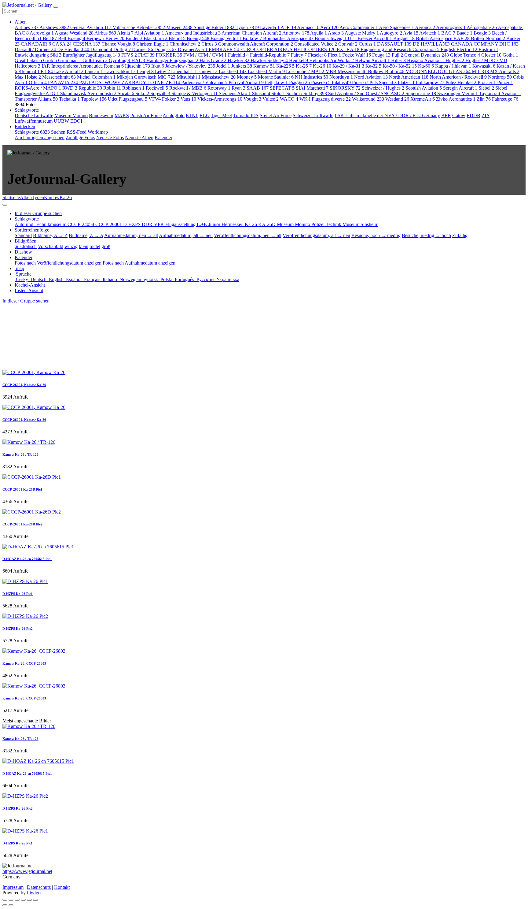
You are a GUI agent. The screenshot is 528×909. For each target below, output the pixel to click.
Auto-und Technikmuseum (41, 224)
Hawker (238, 60)
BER (446, 115)
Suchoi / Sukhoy (306, 93)
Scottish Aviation (423, 88)
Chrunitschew (185, 43)
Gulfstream (95, 60)
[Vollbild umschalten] (17, 900)
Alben (21, 21)
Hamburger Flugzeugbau (172, 60)
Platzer (406, 82)
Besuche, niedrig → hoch (426, 235)
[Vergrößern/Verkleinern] (23, 900)
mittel (95, 246)
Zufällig (460, 235)
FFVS (129, 55)
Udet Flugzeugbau (127, 99)
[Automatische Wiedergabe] (35, 900)
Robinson (133, 88)
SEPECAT (282, 88)
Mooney (247, 77)
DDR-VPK (153, 224)
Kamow (264, 66)
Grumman (69, 60)
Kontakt (62, 887)
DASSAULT (394, 43)
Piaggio (299, 82)
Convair (348, 43)
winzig (71, 246)
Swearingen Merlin (457, 93)
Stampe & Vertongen (194, 93)
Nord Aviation (371, 77)
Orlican (38, 82)
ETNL (192, 115)
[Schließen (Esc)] (4, 900)
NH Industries (311, 77)
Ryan (238, 88)
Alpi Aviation (149, 32)
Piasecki (321, 82)
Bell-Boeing (71, 38)
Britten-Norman (488, 38)
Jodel (223, 66)
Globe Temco (465, 55)
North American (408, 77)
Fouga (381, 55)
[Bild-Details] (29, 900)
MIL (480, 71)
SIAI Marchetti (312, 88)
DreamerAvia (192, 49)
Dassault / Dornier (35, 49)
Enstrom (488, 49)
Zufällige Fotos (80, 137)
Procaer (487, 82)
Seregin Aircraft (460, 88)
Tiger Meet (221, 115)
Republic (90, 88)
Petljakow (276, 82)
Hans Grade (213, 60)
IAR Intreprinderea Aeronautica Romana (83, 66)
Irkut (157, 66)
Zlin (484, 99)
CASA (62, 43)
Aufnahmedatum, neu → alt (131, 235)
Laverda (270, 27)
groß (105, 246)
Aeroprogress (451, 27)
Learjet (145, 71)
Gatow (458, 115)
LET (45, 71)
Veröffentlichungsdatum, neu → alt (247, 235)
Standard (23, 235)
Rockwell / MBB (187, 88)
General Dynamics (426, 55)
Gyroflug (119, 60)
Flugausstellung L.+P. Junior (193, 224)
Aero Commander (358, 27)
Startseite (11, 197)
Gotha (510, 55)
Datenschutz (39, 887)
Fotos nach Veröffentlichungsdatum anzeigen (59, 262)
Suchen (59, 132)
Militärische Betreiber (138, 27)
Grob (50, 60)
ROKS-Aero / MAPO (38, 88)
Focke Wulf (356, 55)
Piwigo (34, 892)
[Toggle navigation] (55, 7)
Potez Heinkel (461, 82)
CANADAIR (36, 43)
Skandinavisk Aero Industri (88, 93)
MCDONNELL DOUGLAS (438, 71)
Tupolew (94, 99)
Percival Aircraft (246, 82)
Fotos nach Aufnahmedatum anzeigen (139, 262)
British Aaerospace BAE (443, 38)
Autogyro (391, 32)
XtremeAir (422, 99)
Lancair (94, 71)
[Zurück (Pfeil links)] (4, 905)
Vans (188, 99)
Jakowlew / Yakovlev (190, 66)
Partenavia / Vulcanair (204, 82)
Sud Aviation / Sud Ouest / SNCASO (366, 93)
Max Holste (28, 77)
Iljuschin (137, 66)
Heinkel (298, 60)
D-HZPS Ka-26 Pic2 (17, 628)
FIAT (146, 55)
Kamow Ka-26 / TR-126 (20, 454)
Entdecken (25, 126)
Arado (336, 32)
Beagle (482, 32)
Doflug (122, 49)
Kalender (163, 137)
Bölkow (252, 38)
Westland (397, 99)
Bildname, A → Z (50, 235)
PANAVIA (63, 82)
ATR (288, 27)
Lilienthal (182, 71)
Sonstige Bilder (214, 27)
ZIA (486, 115)
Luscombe (298, 71)
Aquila (318, 32)
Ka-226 (285, 66)
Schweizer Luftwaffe (313, 115)
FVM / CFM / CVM (205, 55)
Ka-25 (304, 66)
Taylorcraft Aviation (500, 93)
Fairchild (238, 55)
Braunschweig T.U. (335, 38)
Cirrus (209, 43)
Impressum (13, 887)
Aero (329, 27)
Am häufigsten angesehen (39, 137)
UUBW (61, 121)
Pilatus (341, 82)
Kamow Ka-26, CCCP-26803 (24, 663)
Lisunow (206, 71)
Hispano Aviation (425, 60)
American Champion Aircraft (251, 32)
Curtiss (367, 43)
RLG (205, 115)
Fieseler (317, 55)
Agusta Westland (74, 32)
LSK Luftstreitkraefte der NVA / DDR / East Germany (387, 115)
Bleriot (177, 38)
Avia (410, 32)
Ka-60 (426, 66)
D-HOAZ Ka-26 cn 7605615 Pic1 (27, 559)
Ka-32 (373, 66)
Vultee (270, 99)
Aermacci (308, 27)
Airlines (26, 27)
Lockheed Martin (266, 71)
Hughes (455, 60)
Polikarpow (430, 82)
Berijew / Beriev (105, 38)
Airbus (105, 32)
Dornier (142, 49)
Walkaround (368, 99)
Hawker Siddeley (269, 60)
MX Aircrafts (504, 71)
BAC (448, 32)
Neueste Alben (139, 137)
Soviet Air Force (276, 115)
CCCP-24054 (81, 224)
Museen (179, 27)
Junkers (241, 66)
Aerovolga (42, 32)
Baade (464, 32)
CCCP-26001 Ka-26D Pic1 (22, 489)
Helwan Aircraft (372, 60)
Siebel (486, 88)
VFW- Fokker (163, 99)
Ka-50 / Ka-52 (400, 66)
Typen (247, 27)
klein (83, 246)
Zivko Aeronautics (455, 99)
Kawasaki (483, 66)
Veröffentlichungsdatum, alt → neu (316, 235)
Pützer (505, 82)
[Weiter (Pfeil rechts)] (11, 905)
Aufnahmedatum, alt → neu (186, 235)
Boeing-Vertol (226, 38)
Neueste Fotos (110, 137)
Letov (162, 71)
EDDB (473, 115)
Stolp (278, 93)
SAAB (258, 88)
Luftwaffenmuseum (34, 121)
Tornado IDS (245, 115)
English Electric (459, 49)
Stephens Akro (235, 93)
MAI (317, 71)
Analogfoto (174, 115)
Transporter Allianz (36, 99)
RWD (69, 88)
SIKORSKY (345, 88)
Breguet (404, 38)
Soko (142, 93)
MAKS (122, 115)
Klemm (27, 71)
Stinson (261, 93)
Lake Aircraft (68, 71)
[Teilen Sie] (11, 900)
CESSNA (86, 43)
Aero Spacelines (396, 27)
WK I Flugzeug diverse (325, 99)
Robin (112, 88)
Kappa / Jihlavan (453, 66)
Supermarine (420, 93)
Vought (252, 99)
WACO (289, 99)
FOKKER (169, 55)
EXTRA (348, 49)
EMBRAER (224, 49)
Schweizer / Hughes (383, 88)
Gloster (491, 55)
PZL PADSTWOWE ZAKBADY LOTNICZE (129, 82)
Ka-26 (322, 66)
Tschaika (69, 99)
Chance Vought (118, 43)
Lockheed (233, 71)
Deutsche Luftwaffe (34, 115)
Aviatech (429, 32)
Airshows (54, 27)
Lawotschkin (119, 71)
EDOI (76, 121)
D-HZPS (132, 224)
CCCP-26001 (109, 224)
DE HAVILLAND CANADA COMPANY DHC (466, 43)
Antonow (295, 32)
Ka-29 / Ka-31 (348, 66)
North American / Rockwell (458, 77)
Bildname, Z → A (86, 235)
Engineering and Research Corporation (400, 49)
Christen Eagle (152, 43)
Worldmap (98, 132)
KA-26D (267, 224)
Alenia (125, 32)
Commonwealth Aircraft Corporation (255, 43)
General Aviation (90, 27)
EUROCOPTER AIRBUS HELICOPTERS (288, 49)
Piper (360, 82)
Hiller (398, 60)
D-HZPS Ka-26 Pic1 (17, 593)
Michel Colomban (96, 77)
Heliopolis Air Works (331, 60)
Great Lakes (28, 60)
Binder (134, 38)
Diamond (101, 49)
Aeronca (425, 27)
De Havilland (73, 49)
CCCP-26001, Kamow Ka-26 (24, 385)
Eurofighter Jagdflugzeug (91, 55)
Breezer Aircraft (375, 38)
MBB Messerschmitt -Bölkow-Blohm (364, 71)
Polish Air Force (146, 115)
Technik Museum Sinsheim (352, 224)
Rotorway (218, 88)
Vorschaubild (50, 246)
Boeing (198, 38)
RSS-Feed (77, 132)
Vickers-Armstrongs (219, 99)
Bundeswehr (101, 115)
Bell (50, 38)
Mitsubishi (188, 77)
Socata (126, 93)
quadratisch (26, 246)
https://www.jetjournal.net (27, 871)
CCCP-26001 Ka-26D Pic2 (22, 524)
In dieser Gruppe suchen (26, 300)
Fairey (299, 55)
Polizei (318, 224)
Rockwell (157, 88)
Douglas (165, 49)
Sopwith (160, 93)
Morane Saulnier (276, 77)
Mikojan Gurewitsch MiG (146, 77)
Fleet (334, 55)
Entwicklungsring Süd (38, 55)
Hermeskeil (233, 224)
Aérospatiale (482, 27)
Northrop (500, 77)
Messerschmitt (59, 77)
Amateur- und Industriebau (193, 32)
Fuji (397, 55)
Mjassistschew (219, 77)
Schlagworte (27, 110)
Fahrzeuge (505, 99)
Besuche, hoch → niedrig (376, 235)
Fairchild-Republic (270, 55)
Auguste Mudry (362, 32)
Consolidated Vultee (315, 43)
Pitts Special (383, 82)
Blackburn (155, 38)
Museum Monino (71, 115)
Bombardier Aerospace (288, 38)
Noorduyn (341, 77)
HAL (138, 60)
